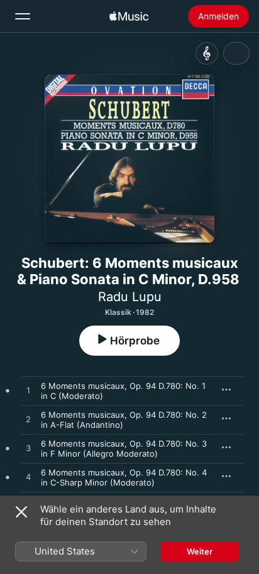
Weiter (199, 551)
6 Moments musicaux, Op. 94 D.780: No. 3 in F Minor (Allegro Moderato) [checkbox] (124, 448)
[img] (128, 16)
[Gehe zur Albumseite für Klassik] (207, 53)
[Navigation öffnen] (22, 16)
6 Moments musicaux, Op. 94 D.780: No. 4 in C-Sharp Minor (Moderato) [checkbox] (124, 477)
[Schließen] (21, 512)
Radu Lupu (130, 296)
